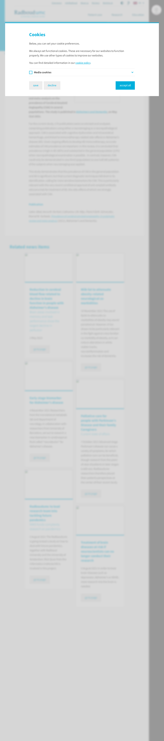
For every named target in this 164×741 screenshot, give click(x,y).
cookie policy (82, 63)
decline (52, 85)
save (35, 85)
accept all (125, 85)
